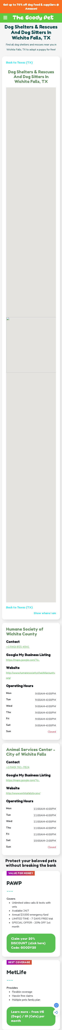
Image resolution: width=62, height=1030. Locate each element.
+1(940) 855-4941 (17, 647)
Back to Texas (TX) (19, 62)
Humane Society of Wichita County (24, 631)
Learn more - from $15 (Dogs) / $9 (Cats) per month (27, 1016)
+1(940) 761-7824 (17, 767)
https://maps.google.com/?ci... (23, 660)
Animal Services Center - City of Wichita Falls (30, 752)
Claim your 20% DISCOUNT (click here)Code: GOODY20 (28, 943)
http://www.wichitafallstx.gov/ (23, 793)
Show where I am (45, 613)
